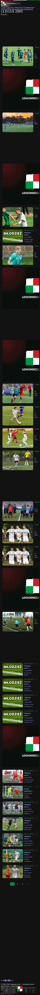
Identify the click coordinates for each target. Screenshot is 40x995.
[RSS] (13, 981)
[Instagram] (7, 981)
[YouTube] (5, 981)
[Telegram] (9, 981)
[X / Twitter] (4, 981)
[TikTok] (11, 981)
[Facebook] (2, 981)
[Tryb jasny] (1, 11)
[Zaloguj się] (2, 13)
